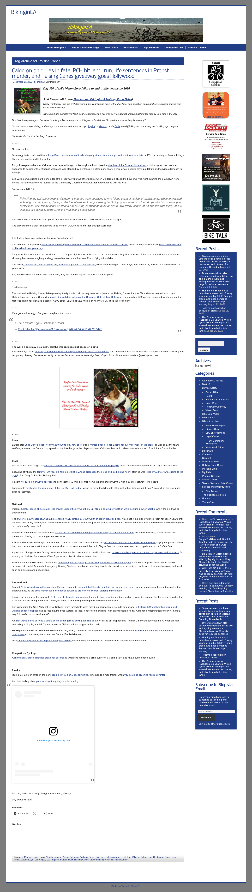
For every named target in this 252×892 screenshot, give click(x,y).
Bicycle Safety (209, 387)
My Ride (206, 472)
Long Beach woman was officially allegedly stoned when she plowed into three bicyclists (95, 155)
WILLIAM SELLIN (211, 568)
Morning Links (31, 857)
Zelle (117, 126)
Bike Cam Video (210, 413)
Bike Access (212, 491)
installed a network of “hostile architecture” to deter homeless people (81, 465)
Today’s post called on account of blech (212, 309)
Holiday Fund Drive (212, 465)
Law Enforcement (215, 432)
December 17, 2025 (22, 82)
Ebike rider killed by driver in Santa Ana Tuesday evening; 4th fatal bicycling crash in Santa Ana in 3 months (215, 574)
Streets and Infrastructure (216, 486)
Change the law (174, 47)
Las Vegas (40, 859)
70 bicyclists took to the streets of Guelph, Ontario (48, 587)
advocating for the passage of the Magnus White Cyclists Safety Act (94, 562)
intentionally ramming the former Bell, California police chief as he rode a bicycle (84, 244)
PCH (70, 859)
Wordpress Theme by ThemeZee (126, 886)
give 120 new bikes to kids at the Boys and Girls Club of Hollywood (86, 297)
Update (206, 498)
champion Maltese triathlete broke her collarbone (40, 657)
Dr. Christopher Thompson (215, 442)
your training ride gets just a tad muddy (57, 681)
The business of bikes (214, 494)
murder (63, 859)
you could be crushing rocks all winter (144, 674)
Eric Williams (133, 857)
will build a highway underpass (37, 481)
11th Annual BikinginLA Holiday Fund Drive (102, 99)
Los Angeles (53, 859)
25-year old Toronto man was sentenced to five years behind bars (88, 597)
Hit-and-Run (212, 429)
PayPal (91, 126)
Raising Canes (81, 859)
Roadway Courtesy (216, 406)
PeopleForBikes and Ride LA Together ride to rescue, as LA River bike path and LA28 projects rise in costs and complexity (215, 545)
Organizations (151, 47)
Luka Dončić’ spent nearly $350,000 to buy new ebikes (54, 444)
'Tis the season (53, 857)
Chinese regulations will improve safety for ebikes (44, 640)
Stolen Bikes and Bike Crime (217, 483)
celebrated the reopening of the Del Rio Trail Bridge (54, 488)
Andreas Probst (87, 857)
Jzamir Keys (27, 859)
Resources (129, 47)
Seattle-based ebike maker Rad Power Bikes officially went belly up (57, 508)
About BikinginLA (56, 47)
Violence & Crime (215, 447)
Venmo (102, 126)
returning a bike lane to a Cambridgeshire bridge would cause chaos (72, 351)
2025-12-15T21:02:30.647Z (85, 329)
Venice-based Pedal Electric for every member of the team (121, 444)
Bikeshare (207, 450)
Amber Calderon (71, 857)
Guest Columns (210, 461)
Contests (207, 454)
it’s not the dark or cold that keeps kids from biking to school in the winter (94, 532)
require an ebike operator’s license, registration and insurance (145, 552)
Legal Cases (212, 436)
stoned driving (97, 859)
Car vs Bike (212, 392)
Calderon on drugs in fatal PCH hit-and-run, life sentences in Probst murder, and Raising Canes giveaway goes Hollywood (90, 73)
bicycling (101, 857)
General (206, 458)
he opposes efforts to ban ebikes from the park (129, 542)
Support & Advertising (85, 47)
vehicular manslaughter (116, 859)
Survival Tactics (197, 47)
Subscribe (206, 717)
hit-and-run (146, 857)
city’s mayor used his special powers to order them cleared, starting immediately (78, 590)
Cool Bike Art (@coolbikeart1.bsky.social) (43, 329)
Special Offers (209, 479)
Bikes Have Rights (215, 425)
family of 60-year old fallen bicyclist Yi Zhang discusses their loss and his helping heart (83, 471)
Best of (206, 384)
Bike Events (208, 417)
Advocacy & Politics (212, 380)
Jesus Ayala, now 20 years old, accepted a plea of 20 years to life (59, 264)
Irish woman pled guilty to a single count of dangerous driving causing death (57, 620)
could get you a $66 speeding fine (70, 674)
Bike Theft (111, 47)
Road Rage (212, 403)
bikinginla (39, 82)
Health (209, 395)
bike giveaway (114, 857)
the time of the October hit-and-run (127, 165)
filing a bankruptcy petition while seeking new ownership (125, 508)
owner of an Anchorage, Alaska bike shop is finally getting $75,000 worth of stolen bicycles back (68, 518)
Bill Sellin (207, 553)
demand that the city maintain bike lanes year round (106, 587)
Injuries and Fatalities (217, 399)
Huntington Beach (162, 857)
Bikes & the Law (210, 421)
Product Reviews (211, 476)
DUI (124, 857)
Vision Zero (212, 410)
